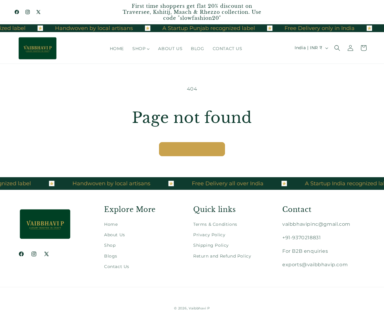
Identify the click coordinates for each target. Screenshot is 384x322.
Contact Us (116, 266)
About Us (114, 234)
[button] (337, 48)
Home (111, 224)
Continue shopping (192, 149)
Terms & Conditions (215, 224)
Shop (110, 245)
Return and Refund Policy (222, 256)
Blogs (110, 256)
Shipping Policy (211, 245)
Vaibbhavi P (199, 308)
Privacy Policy (209, 234)
